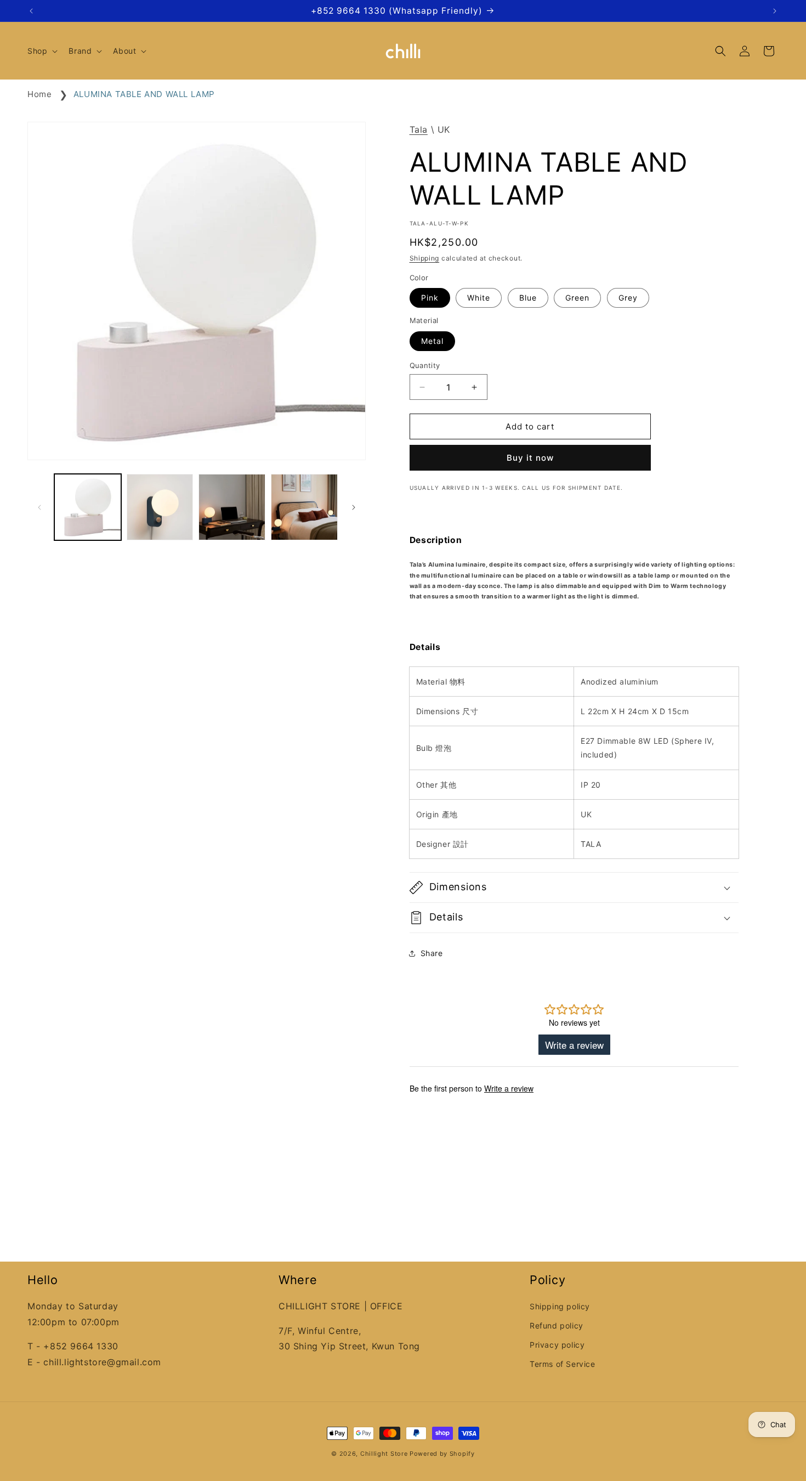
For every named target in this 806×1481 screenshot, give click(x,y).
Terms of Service (562, 1364)
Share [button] (432, 953)
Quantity (425, 365)
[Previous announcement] (31, 11)
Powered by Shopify (442, 1453)
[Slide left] (39, 507)
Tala (419, 129)
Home (39, 94)
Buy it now (530, 458)
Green (577, 297)
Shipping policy (560, 1306)
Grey (628, 297)
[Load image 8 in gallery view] (304, 507)
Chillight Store (384, 1453)
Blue (528, 297)
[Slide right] (354, 507)
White (478, 297)
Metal (432, 341)
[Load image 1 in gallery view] (87, 507)
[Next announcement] (775, 11)
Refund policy (556, 1325)
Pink (430, 297)
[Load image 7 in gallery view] (231, 507)
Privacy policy (557, 1344)
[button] (41, 51)
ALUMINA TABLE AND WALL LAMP (144, 94)
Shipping (425, 258)
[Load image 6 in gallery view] (160, 507)
